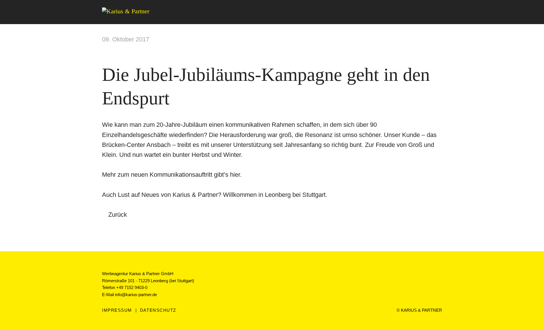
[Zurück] (535, 51)
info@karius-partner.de (136, 294)
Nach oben (272, 258)
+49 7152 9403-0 (131, 287)
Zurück (117, 214)
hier (235, 174)
